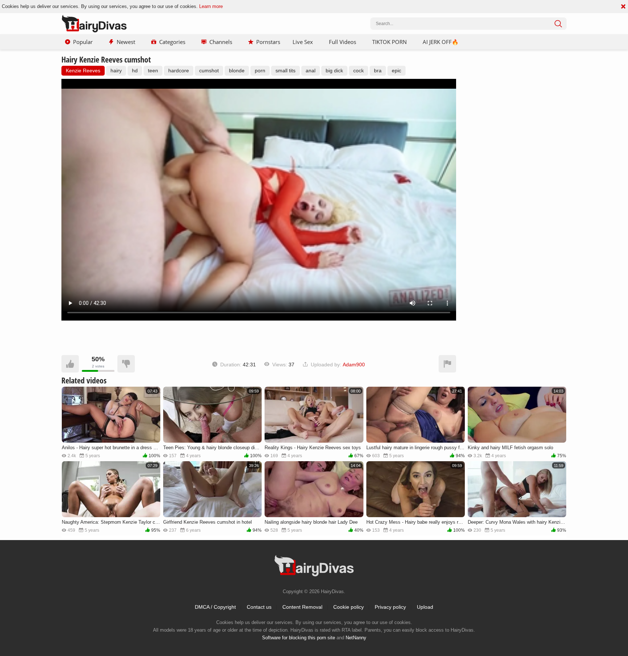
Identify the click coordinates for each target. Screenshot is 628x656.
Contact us (259, 607)
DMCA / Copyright (215, 607)
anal (310, 70)
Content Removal (302, 607)
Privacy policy (390, 607)
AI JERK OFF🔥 (441, 41)
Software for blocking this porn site (298, 637)
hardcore (178, 70)
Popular (83, 41)
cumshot (209, 70)
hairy (116, 70)
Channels (220, 41)
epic (396, 70)
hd (135, 70)
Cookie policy (348, 607)
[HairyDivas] (94, 24)
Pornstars (268, 41)
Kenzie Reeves (83, 70)
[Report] (447, 364)
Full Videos (342, 41)
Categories (172, 41)
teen (153, 70)
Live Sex (303, 41)
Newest (126, 41)
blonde (237, 70)
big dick (334, 70)
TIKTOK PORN (389, 41)
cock (358, 70)
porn (260, 70)
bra (378, 70)
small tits (285, 70)
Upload (425, 607)
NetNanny (356, 637)
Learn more (211, 6)
